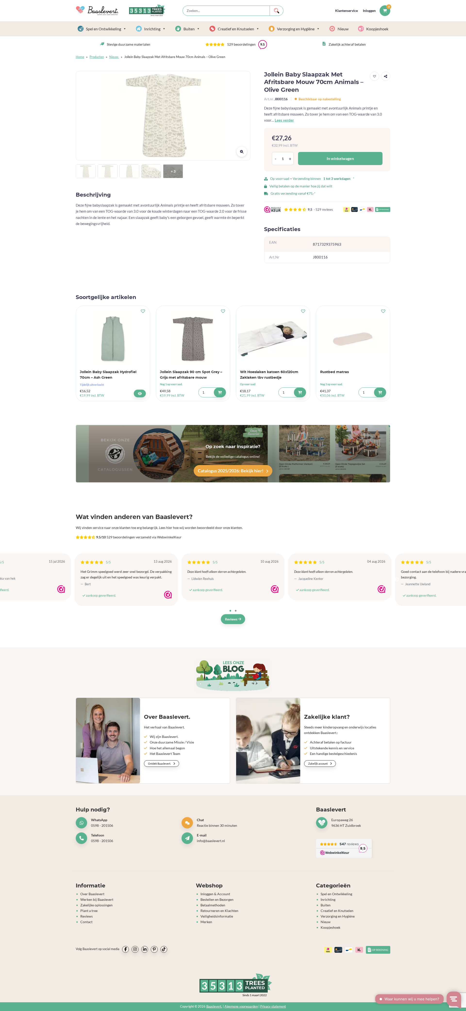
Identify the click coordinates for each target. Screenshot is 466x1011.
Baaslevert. (214, 1006)
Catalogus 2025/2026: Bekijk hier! (231, 470)
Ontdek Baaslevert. (159, 763)
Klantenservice (346, 10)
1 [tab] (230, 611)
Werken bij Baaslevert (96, 899)
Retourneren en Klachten (219, 911)
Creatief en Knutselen (236, 28)
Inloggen (369, 10)
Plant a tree (89, 911)
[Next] (396, 579)
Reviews (231, 619)
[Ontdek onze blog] (233, 675)
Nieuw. (114, 57)
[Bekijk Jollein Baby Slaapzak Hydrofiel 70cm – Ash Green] (140, 393)
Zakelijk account (318, 763)
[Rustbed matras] (353, 337)
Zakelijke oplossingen (96, 905)
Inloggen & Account (215, 894)
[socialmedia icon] (125, 949)
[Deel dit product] (385, 76)
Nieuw (343, 28)
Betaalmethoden (212, 905)
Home (80, 57)
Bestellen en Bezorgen (216, 899)
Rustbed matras (334, 372)
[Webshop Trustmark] (61, 589)
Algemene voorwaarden (241, 1006)
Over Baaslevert (92, 894)
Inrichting (152, 28)
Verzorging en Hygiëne (296, 28)
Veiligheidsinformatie (216, 916)
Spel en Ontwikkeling (103, 28)
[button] (236, 44)
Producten (97, 57)
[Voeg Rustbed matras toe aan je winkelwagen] (380, 392)
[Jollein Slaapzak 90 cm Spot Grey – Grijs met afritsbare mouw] (193, 337)
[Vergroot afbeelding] (242, 152)
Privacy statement (273, 1006)
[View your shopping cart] (385, 10)
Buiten (189, 28)
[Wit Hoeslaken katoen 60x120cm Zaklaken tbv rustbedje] (273, 337)
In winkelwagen (340, 158)
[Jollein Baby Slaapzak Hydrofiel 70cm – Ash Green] (113, 337)
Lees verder (284, 120)
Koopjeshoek (377, 28)
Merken (206, 922)
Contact (86, 922)
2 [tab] (236, 611)
